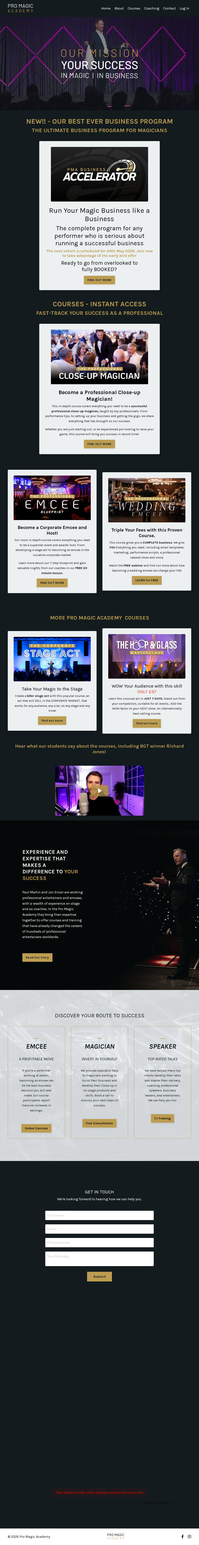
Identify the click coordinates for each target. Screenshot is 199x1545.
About (119, 8)
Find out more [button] (52, 720)
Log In (184, 8)
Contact (169, 8)
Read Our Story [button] (37, 957)
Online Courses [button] (36, 1128)
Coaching (151, 8)
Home (106, 8)
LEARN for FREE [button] (146, 580)
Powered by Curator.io (158, 1502)
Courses (134, 8)
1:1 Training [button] (162, 1118)
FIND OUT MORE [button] (99, 280)
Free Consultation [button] (99, 1123)
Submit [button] (99, 1276)
